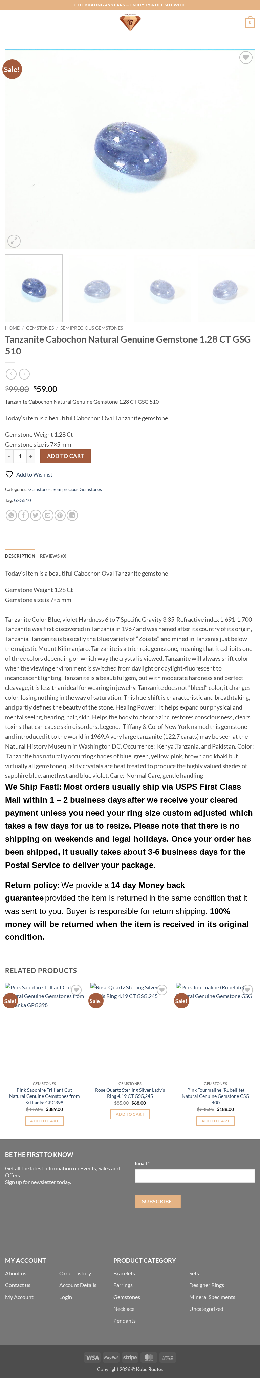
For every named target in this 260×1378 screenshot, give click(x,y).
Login (65, 1297)
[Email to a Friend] (47, 515)
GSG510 (22, 500)
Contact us (17, 1285)
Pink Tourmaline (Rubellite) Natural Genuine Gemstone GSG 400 (215, 1096)
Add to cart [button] (44, 1121)
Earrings (123, 1285)
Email (142, 1163)
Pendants (124, 1320)
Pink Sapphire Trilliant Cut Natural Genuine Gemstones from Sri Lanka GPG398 (44, 1096)
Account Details (77, 1285)
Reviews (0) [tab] (53, 556)
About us (15, 1273)
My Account (19, 1297)
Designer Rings (206, 1285)
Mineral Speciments (212, 1297)
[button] (9, 23)
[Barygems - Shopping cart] (130, 23)
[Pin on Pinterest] (60, 515)
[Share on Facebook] (23, 515)
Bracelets (124, 1273)
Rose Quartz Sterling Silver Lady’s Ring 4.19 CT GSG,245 (130, 1093)
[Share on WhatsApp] (11, 515)
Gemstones (40, 328)
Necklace (123, 1308)
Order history (75, 1273)
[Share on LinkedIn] (72, 515)
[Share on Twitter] (35, 515)
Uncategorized (206, 1308)
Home (12, 328)
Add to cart (65, 456)
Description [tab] (20, 556)
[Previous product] (24, 374)
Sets (194, 1273)
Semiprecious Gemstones (91, 328)
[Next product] (11, 374)
